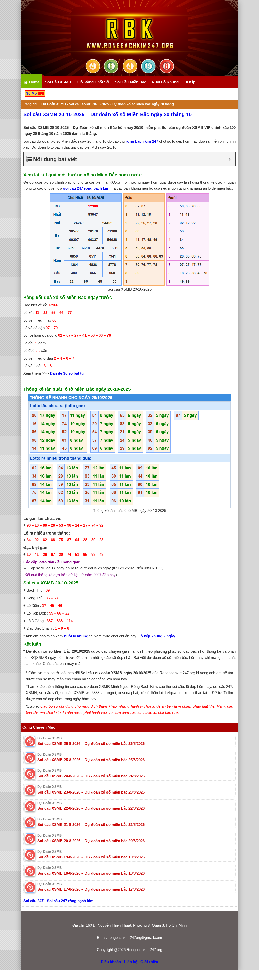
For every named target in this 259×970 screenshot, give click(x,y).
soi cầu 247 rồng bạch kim (86, 188)
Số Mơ (32, 93)
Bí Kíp (189, 82)
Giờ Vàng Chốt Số (93, 82)
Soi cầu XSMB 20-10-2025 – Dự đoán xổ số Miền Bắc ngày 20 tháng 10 (107, 114)
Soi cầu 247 (33, 901)
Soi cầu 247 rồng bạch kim (70, 901)
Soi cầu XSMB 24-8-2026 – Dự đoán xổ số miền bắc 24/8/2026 (91, 776)
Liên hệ (130, 962)
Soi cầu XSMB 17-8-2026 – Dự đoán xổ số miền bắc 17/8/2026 (91, 889)
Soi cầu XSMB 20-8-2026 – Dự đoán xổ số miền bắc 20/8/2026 (91, 841)
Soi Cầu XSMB (58, 82)
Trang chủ (30, 104)
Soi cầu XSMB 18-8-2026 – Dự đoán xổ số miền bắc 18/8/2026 (91, 873)
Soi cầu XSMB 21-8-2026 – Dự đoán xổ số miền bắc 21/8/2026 (91, 824)
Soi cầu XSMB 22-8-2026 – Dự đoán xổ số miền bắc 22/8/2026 (91, 808)
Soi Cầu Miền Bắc (130, 82)
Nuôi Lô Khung (165, 82)
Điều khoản (111, 962)
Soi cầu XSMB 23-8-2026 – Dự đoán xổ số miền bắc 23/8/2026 (91, 792)
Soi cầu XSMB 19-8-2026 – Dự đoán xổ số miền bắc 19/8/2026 (91, 857)
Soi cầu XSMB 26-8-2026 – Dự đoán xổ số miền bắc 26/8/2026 (91, 743)
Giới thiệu (149, 962)
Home (33, 82)
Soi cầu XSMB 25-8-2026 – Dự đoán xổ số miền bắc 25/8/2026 (91, 760)
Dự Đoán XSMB (53, 104)
